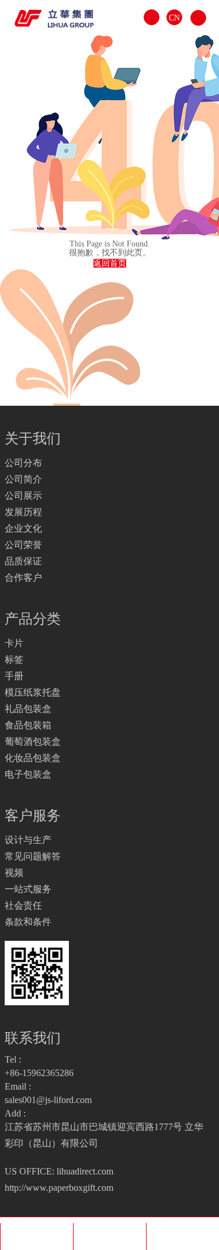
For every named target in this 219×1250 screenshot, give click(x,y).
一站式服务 (28, 889)
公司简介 (23, 479)
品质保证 (23, 561)
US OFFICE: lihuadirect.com (59, 1171)
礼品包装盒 (28, 709)
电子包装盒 (28, 774)
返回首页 (109, 263)
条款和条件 (28, 922)
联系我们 (33, 1038)
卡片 (14, 643)
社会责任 (23, 905)
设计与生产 (28, 840)
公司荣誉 (23, 545)
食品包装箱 (28, 725)
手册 (14, 676)
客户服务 (33, 815)
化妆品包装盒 (33, 758)
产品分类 (33, 618)
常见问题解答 (33, 856)
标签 (14, 660)
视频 (14, 873)
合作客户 (23, 578)
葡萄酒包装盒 (33, 741)
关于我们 (33, 438)
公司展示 (23, 496)
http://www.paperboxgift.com (59, 1188)
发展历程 (23, 512)
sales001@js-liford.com (48, 1100)
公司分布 (23, 463)
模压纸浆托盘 (33, 692)
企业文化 (23, 528)
